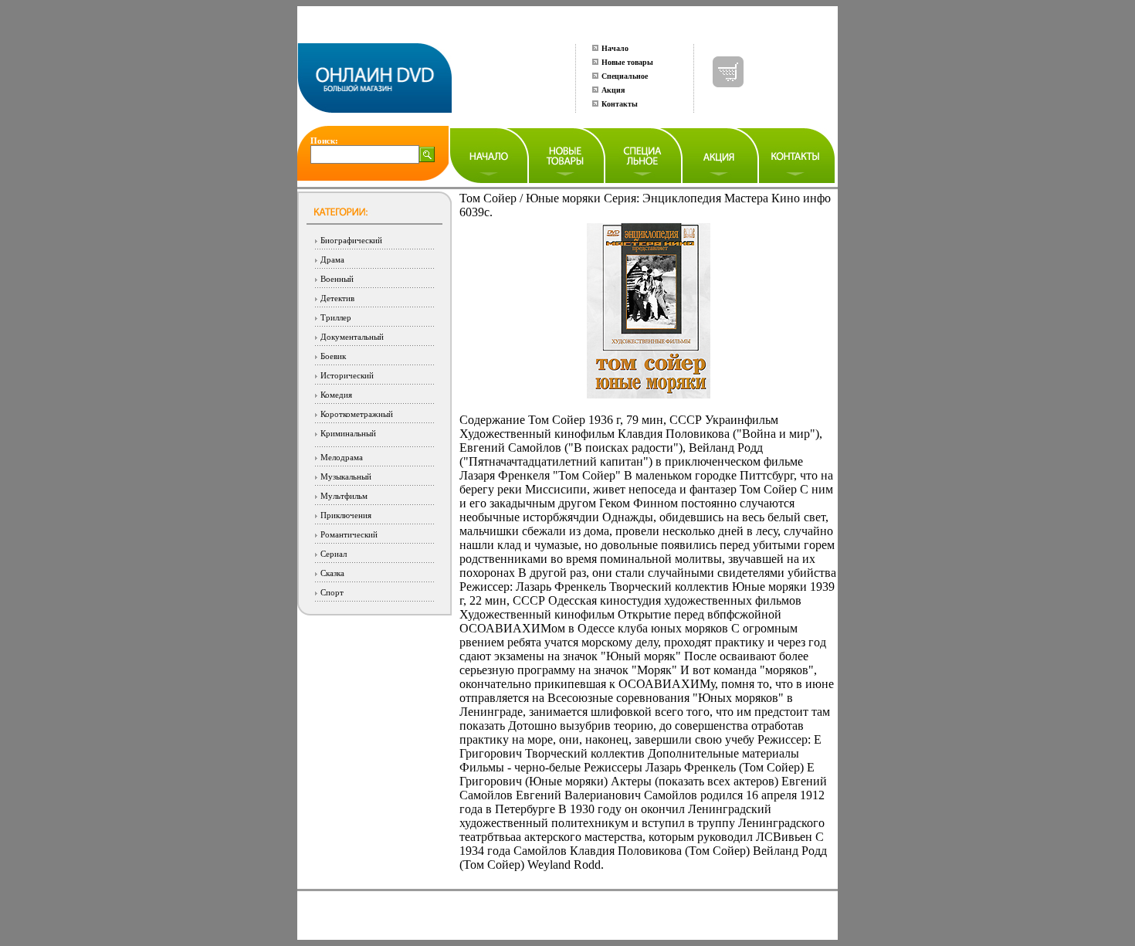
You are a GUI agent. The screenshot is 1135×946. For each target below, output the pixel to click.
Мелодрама (341, 457)
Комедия (336, 394)
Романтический (349, 534)
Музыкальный (345, 476)
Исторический (347, 375)
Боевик (333, 356)
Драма (332, 259)
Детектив (337, 298)
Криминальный (348, 433)
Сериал (333, 553)
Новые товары (627, 62)
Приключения (345, 515)
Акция (613, 90)
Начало (614, 48)
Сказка (332, 573)
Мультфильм (344, 495)
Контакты (619, 104)
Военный (337, 278)
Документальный (352, 336)
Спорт (332, 592)
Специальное (624, 76)
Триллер (335, 317)
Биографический (351, 240)
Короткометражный (356, 414)
